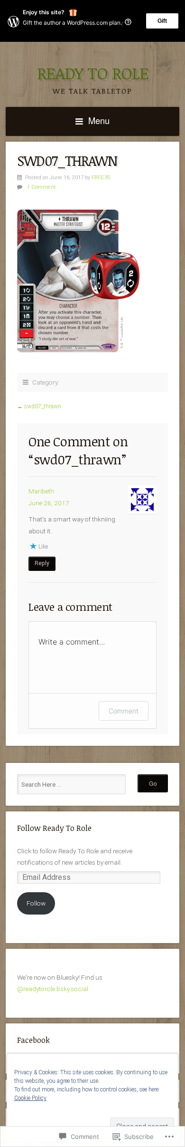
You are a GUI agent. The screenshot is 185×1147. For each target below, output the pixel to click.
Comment (124, 711)
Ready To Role (92, 72)
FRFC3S (101, 177)
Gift (162, 21)
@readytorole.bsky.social (52, 989)
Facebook (33, 1040)
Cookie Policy (30, 1098)
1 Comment (41, 187)
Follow (36, 903)
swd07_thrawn (42, 406)
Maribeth (41, 491)
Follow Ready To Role (54, 828)
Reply (42, 563)
